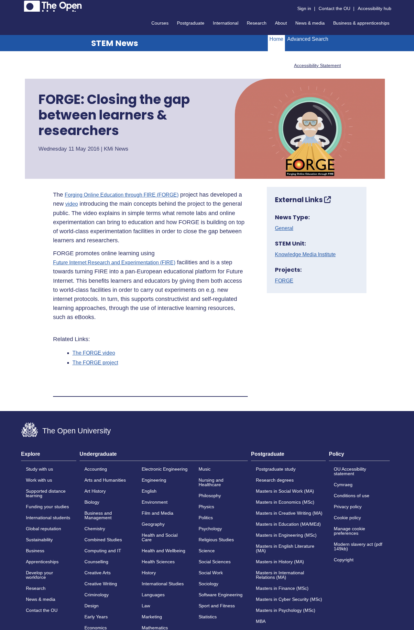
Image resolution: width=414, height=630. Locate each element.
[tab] (48, 456)
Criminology (96, 594)
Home (276, 39)
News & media (310, 23)
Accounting (95, 469)
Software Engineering (221, 594)
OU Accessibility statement (350, 471)
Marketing (152, 616)
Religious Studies (216, 539)
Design (91, 605)
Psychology (210, 528)
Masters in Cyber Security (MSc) (289, 599)
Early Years (96, 616)
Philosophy (210, 495)
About (281, 23)
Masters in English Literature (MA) (285, 548)
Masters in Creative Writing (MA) (289, 513)
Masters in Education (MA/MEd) (288, 524)
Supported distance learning (46, 493)
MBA (261, 621)
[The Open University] (53, 6)
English (149, 491)
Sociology (208, 583)
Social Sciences (215, 561)
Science (207, 550)
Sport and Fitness (217, 605)
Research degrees (275, 480)
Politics (206, 517)
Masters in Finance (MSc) (282, 588)
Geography (153, 524)
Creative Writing (100, 583)
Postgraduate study (276, 469)
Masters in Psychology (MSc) (285, 610)
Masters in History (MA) (280, 561)
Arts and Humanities (105, 480)
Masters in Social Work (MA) (285, 491)
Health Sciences (158, 561)
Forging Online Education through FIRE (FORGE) (122, 195)
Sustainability (39, 539)
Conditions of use (351, 495)
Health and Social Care (160, 537)
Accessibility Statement (317, 65)
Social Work (211, 572)
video (71, 204)
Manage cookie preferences (349, 531)
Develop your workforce (39, 575)
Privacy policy (348, 506)
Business (35, 550)
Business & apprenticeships (361, 23)
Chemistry (94, 528)
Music (205, 469)
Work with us (39, 480)
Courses (160, 23)
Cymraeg (343, 484)
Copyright (344, 559)
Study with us (39, 469)
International (225, 23)
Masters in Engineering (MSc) (286, 535)
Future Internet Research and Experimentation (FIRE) (114, 262)
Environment (155, 502)
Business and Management (98, 515)
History (149, 572)
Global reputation (43, 528)
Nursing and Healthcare (211, 482)
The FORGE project (95, 362)
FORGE (284, 280)
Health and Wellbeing (163, 550)
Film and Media (157, 513)
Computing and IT (102, 550)
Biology (91, 502)
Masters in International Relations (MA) (280, 575)
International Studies (163, 583)
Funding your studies (47, 506)
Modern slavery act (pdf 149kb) (358, 546)
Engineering (154, 480)
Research (257, 23)
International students (48, 517)
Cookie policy (347, 517)
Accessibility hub (374, 8)
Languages (153, 594)
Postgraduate (190, 23)
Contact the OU (334, 8)
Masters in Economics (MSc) (285, 502)
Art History (95, 491)
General (284, 228)
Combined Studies (103, 539)
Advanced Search (307, 39)
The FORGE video (93, 353)
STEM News (114, 43)
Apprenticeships (42, 561)
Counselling (96, 561)
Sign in (304, 8)
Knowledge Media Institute (305, 254)
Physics (206, 506)
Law (146, 605)
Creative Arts (97, 572)
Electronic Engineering (165, 469)
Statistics (208, 616)
